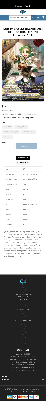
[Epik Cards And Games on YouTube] (21, 2)
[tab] (23, 158)
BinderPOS (30, 392)
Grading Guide (28, 117)
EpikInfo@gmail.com (23, 320)
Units (4, 142)
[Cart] (42, 17)
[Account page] (38, 17)
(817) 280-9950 (23, 309)
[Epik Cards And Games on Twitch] (29, 2)
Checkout (19, 6)
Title (3, 122)
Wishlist (28, 6)
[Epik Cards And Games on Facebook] (16, 2)
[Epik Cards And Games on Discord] (25, 2)
